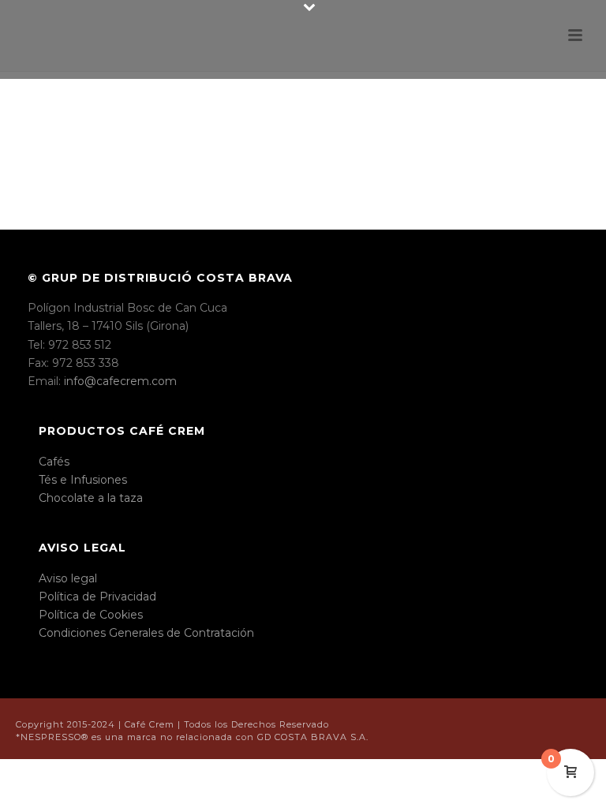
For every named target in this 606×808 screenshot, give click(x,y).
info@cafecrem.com (120, 381)
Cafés (54, 461)
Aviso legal (68, 578)
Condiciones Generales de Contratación (146, 633)
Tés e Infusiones (83, 480)
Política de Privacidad (97, 596)
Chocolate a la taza (91, 498)
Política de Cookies (91, 615)
